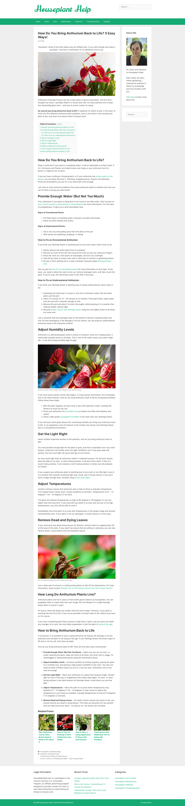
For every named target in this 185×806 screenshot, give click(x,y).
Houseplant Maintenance (126, 781)
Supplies (107, 22)
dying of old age (105, 624)
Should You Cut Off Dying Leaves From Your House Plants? (86, 588)
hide (59, 124)
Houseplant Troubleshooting (50, 751)
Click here (130, 97)
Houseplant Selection (124, 785)
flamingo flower (53, 754)
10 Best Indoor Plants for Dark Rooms (53, 756)
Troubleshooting (93, 22)
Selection (78, 22)
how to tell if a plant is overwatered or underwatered (60, 204)
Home (38, 22)
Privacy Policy (146, 802)
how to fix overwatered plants (65, 269)
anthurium (43, 754)
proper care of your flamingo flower (66, 310)
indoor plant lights (82, 478)
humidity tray (72, 411)
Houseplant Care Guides (125, 778)
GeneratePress (67, 802)
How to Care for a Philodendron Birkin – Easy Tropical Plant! (61, 758)
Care (55, 22)
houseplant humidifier (70, 417)
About (47, 22)
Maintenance (66, 22)
